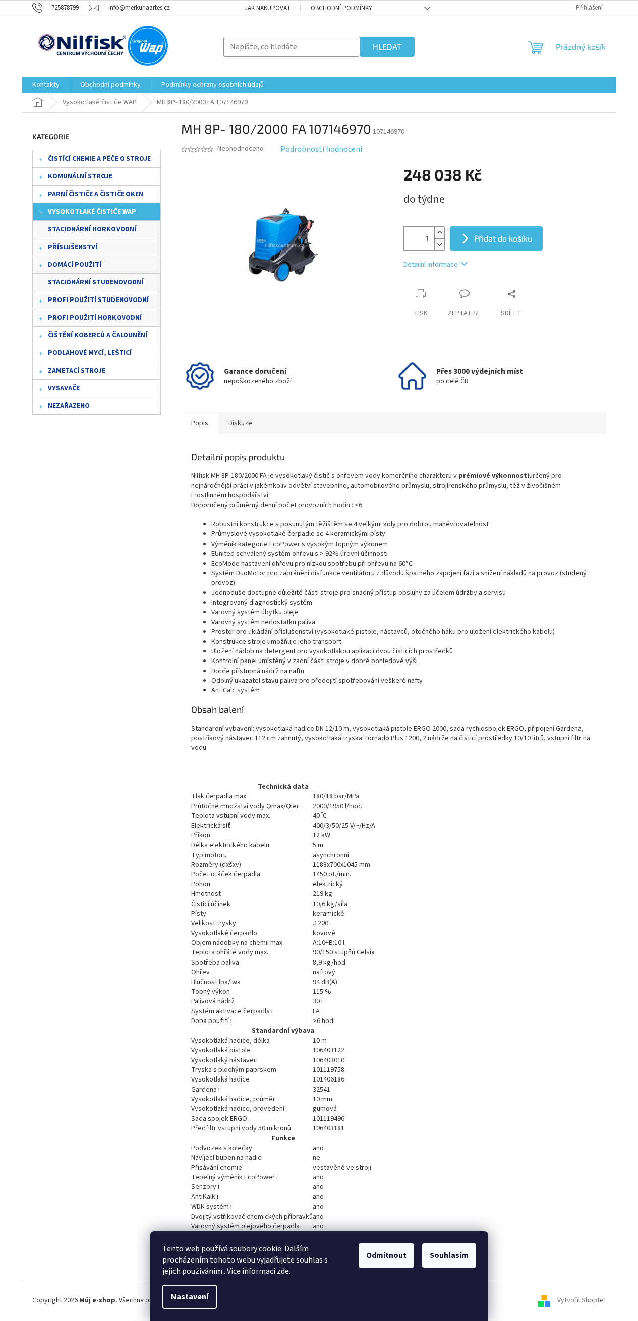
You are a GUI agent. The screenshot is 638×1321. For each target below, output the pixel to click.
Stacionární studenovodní (95, 282)
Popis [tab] (199, 423)
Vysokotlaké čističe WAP (92, 212)
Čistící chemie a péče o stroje (99, 159)
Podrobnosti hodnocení (321, 149)
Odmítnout (386, 1255)
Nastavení (189, 1296)
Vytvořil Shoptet (581, 1300)
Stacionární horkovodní (92, 229)
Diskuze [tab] (240, 423)
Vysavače (64, 388)
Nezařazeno (69, 406)
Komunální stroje (80, 176)
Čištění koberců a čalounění (97, 335)
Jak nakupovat (268, 8)
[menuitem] (46, 85)
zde (283, 1271)
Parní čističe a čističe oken (95, 194)
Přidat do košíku (503, 238)
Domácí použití (74, 265)
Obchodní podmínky (341, 8)
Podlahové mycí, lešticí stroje (90, 355)
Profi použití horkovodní (95, 318)
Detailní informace (430, 265)
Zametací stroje (76, 371)
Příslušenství (72, 247)
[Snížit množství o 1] (439, 244)
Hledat (387, 46)
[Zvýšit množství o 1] (439, 232)
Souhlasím (449, 1255)
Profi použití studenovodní (98, 300)
